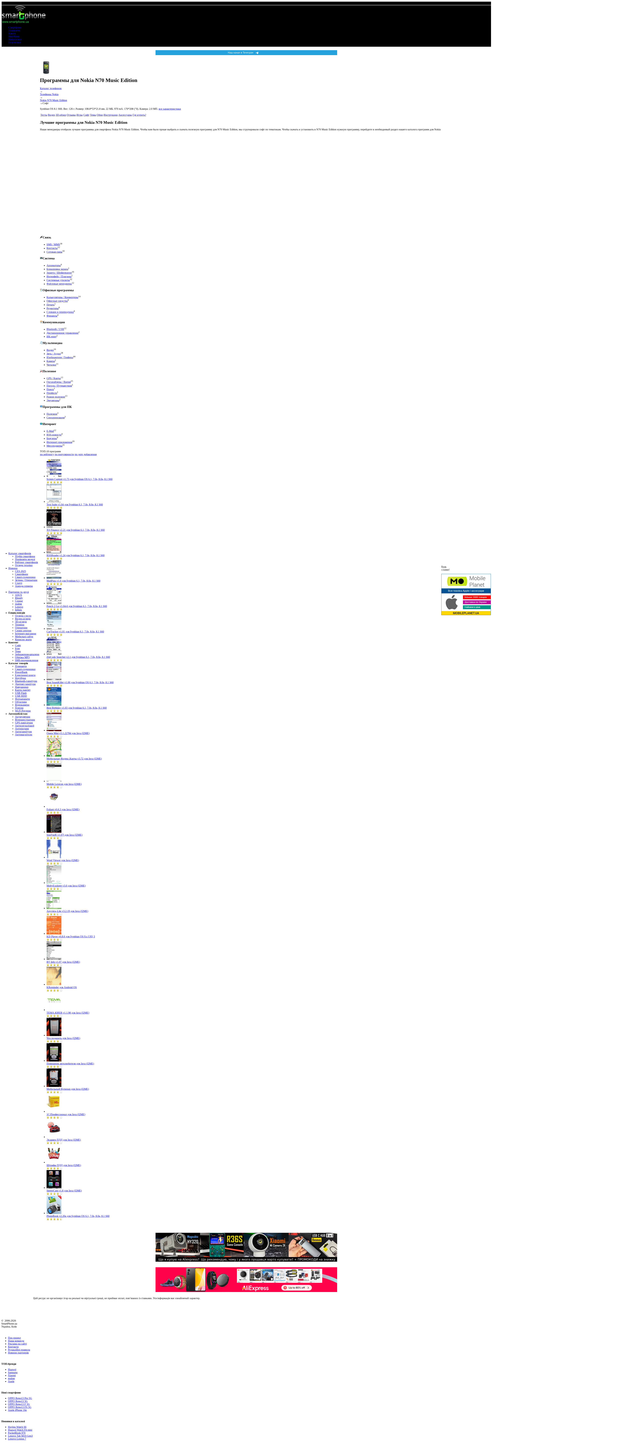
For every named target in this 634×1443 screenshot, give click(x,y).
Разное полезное (56, 396)
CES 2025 (20, 571)
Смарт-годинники (25, 577)
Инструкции (111, 115)
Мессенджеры (54, 445)
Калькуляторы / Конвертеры (62, 297)
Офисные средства (57, 301)
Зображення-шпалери (27, 654)
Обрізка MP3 (22, 657)
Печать (50, 304)
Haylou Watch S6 (17, 1427)
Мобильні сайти (24, 636)
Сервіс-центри (23, 630)
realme (18, 603)
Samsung (13, 1372)
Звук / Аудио (54, 353)
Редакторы (53, 308)
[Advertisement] (64, 183)
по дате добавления (86, 454)
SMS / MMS (53, 244)
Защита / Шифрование (59, 272)
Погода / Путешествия (59, 385)
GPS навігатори (24, 722)
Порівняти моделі (25, 559)
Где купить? (139, 115)
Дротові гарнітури (25, 684)
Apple (11, 1381)
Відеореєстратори (25, 719)
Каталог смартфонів (19, 553)
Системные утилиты (58, 280)
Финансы (52, 315)
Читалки (51, 364)
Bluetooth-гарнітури (26, 681)
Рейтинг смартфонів (26, 562)
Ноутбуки (13, 36)
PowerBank (21, 672)
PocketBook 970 (16, 1432)
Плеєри (19, 707)
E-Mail (50, 431)
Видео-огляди (23, 618)
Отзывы (71, 115)
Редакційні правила (19, 1349)
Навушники (15, 39)
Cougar (19, 600)
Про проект (14, 1337)
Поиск (50, 389)
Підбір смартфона (25, 556)
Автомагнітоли (23, 734)
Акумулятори (22, 716)
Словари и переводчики (60, 312)
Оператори (21, 627)
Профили (52, 393)
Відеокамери (22, 704)
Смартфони (14, 27)
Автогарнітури (23, 731)
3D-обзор (61, 115)
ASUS (18, 595)
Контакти (13, 1346)
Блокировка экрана (57, 269)
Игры (79, 115)
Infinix (18, 609)
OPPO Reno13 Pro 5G (20, 1398)
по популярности (64, 454)
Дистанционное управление (62, 333)
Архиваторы (54, 265)
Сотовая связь (54, 251)
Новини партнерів (18, 1352)
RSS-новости (54, 434)
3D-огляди (21, 621)
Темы (93, 115)
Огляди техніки (24, 565)
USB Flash (21, 693)
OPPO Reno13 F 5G (19, 1404)
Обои (100, 115)
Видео (51, 115)
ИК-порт (51, 336)
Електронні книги (25, 675)
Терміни (19, 624)
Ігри (17, 648)
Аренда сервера (24, 586)
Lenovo (19, 606)
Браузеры (52, 438)
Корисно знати (23, 639)
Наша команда (16, 1340)
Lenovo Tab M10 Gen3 (20, 1435)
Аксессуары (125, 115)
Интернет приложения (59, 442)
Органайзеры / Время (59, 382)
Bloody (19, 598)
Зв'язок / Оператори (26, 580)
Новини (13, 568)
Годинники (14, 42)
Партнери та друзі (18, 592)
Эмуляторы (53, 400)
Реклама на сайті (17, 1343)
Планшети (14, 30)
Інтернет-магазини (25, 633)
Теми (18, 651)
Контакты (52, 248)
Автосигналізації (24, 725)
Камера (51, 361)
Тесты (43, 115)
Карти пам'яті (22, 690)
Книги (12, 33)
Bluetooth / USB (55, 329)
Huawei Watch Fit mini (20, 1429)
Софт (18, 645)
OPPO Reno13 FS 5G (19, 1407)
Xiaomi (12, 1375)
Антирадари (22, 728)
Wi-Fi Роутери (23, 710)
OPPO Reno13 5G (18, 1401)
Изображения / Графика (60, 357)
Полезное (52, 414)
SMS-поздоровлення (26, 660)
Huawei (12, 1369)
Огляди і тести (23, 615)
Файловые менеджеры (59, 283)
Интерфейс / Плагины (59, 276)
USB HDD (21, 696)
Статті (18, 583)
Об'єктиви (21, 701)
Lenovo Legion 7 (17, 1438)
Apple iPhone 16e (17, 1410)
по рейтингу (47, 454)
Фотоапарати (22, 698)
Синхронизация (56, 417)
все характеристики (170, 108)
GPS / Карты (54, 378)
